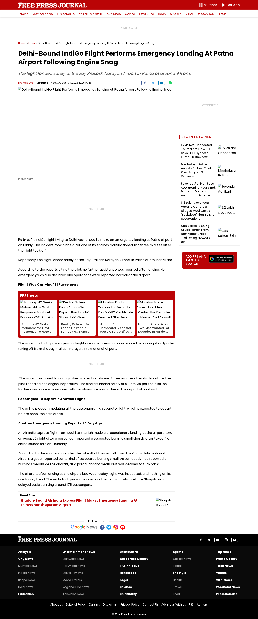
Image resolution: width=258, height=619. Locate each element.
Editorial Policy (76, 604)
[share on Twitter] (153, 83)
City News (25, 559)
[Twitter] (108, 527)
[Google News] (84, 527)
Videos (221, 573)
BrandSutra (129, 552)
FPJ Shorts (66, 13)
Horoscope (128, 573)
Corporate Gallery (134, 559)
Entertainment (91, 13)
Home (24, 13)
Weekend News (228, 587)
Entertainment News (79, 552)
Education (206, 13)
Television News (74, 594)
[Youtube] (122, 527)
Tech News (224, 566)
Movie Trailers (72, 580)
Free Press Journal (52, 5)
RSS (191, 604)
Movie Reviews (73, 573)
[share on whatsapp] (170, 83)
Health (177, 580)
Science (126, 587)
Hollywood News (74, 566)
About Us (56, 604)
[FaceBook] (102, 527)
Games (130, 13)
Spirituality (128, 594)
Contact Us (150, 604)
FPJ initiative (129, 566)
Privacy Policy (130, 604)
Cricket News (182, 559)
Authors (202, 604)
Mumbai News (42, 13)
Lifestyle (179, 573)
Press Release (226, 594)
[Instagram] (115, 527)
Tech (222, 13)
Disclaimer (110, 604)
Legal (124, 580)
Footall (177, 566)
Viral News (224, 580)
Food (176, 594)
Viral (190, 13)
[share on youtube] (234, 540)
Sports (175, 13)
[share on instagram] (226, 540)
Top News (223, 552)
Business (114, 13)
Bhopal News (27, 580)
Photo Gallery (226, 559)
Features (146, 13)
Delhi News (25, 587)
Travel (177, 587)
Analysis (24, 552)
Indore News (26, 573)
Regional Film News (76, 587)
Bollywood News (74, 559)
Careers (94, 604)
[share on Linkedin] (161, 83)
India (162, 13)
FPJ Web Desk (26, 82)
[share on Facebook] (144, 83)
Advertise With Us (173, 604)
